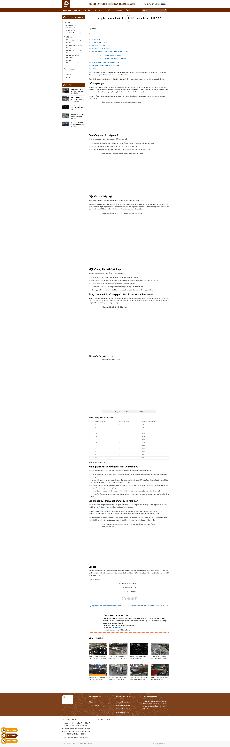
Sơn (67, 72)
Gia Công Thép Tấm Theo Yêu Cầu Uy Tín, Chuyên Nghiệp (117, 678)
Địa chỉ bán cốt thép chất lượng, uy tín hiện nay (105, 65)
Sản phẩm (86, 10)
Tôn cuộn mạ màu (71, 25)
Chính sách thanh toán (123, 702)
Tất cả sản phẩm (94, 705)
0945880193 (11, 741)
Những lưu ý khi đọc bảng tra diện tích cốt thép (105, 62)
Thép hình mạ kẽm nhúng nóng (73, 64)
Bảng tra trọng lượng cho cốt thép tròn (115, 58)
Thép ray (68, 60)
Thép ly (68, 77)
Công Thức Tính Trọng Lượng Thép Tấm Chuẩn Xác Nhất (138, 678)
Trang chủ (66, 10)
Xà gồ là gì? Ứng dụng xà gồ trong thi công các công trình (77, 116)
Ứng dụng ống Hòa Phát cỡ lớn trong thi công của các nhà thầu (77, 91)
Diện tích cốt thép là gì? (99, 45)
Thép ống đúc (70, 48)
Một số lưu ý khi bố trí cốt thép (101, 48)
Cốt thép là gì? (96, 39)
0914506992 (11, 735)
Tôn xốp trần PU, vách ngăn (74, 33)
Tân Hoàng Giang (104, 507)
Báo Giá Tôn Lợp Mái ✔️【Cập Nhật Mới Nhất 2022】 (159, 678)
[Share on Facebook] (122, 598)
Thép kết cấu (68, 37)
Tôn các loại (67, 22)
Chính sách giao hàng (122, 709)
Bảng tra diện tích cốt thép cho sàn (114, 55)
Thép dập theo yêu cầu (72, 55)
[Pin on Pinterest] (132, 598)
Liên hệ (127, 10)
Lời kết (94, 68)
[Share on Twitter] (125, 598)
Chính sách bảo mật (122, 712)
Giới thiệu (76, 10)
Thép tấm (68, 42)
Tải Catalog (98, 10)
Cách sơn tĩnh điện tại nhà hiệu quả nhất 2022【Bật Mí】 (148, 606)
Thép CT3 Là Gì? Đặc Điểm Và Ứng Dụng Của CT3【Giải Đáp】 (77, 99)
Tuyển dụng (117, 10)
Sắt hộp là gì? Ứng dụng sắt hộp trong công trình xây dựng (77, 124)
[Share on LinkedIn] (135, 598)
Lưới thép (68, 74)
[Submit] (165, 10)
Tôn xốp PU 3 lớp (70, 30)
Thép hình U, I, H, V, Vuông (73, 40)
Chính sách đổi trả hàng (123, 705)
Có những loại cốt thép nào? (100, 42)
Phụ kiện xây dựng (69, 69)
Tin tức (108, 10)
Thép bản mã (69, 58)
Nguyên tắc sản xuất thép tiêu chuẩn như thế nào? (107, 606)
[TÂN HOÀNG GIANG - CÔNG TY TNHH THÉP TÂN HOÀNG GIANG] (69, 4)
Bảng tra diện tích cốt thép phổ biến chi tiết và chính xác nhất (110, 51)
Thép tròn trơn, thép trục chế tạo (74, 51)
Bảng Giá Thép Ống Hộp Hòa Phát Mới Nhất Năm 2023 (77, 107)
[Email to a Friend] (128, 598)
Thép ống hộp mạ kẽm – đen (74, 45)
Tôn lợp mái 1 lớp (71, 28)
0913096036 (117, 628)
